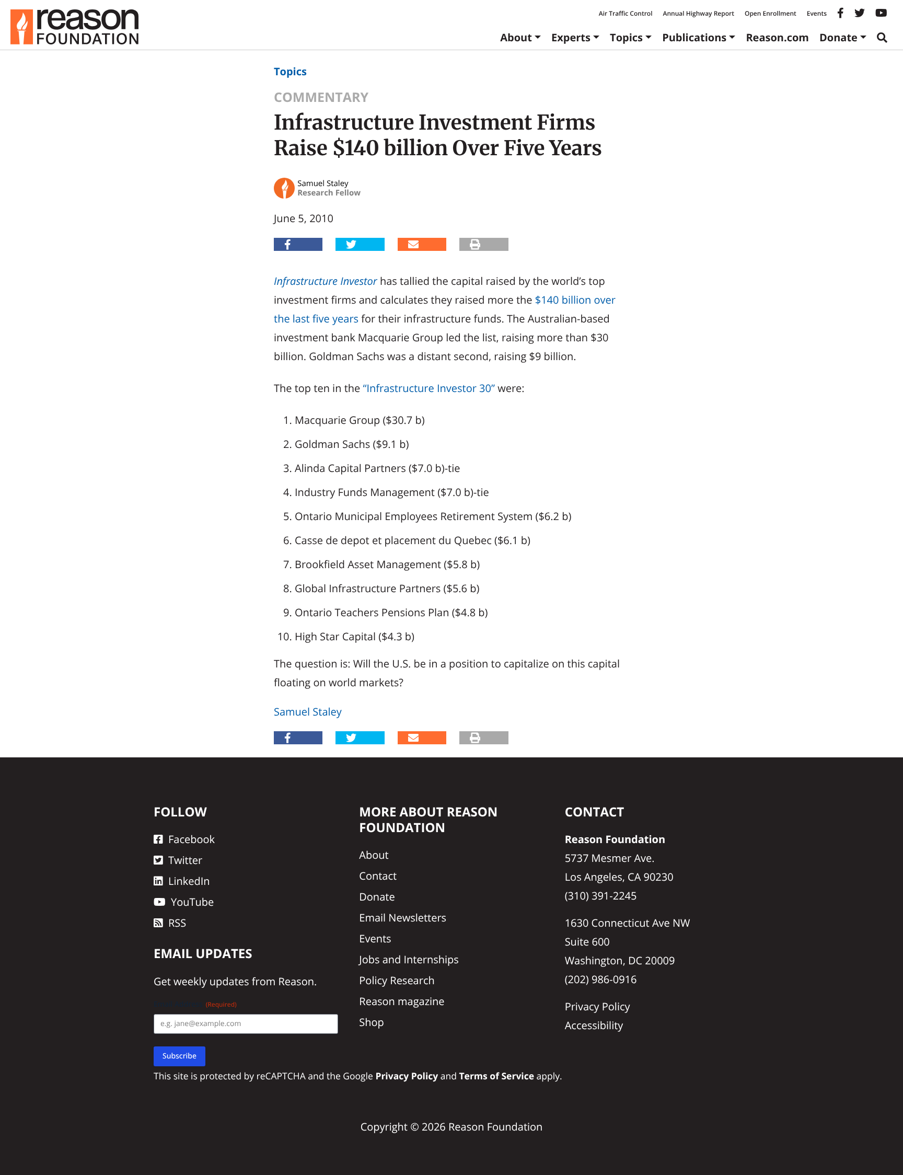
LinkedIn (189, 881)
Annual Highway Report (698, 13)
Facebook (191, 839)
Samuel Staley (308, 712)
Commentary (321, 97)
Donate (838, 37)
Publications (694, 37)
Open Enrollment (770, 13)
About (516, 37)
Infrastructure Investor (325, 281)
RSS (177, 923)
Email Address (195, 1004)
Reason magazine (401, 1001)
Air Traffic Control (626, 13)
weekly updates (211, 981)
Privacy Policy (597, 1006)
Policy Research (396, 980)
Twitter (185, 860)
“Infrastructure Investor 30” (429, 388)
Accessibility (594, 1025)
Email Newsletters (402, 918)
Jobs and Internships (408, 959)
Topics (626, 37)
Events (817, 13)
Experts (571, 37)
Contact (378, 876)
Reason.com (777, 37)
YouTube (192, 902)
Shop (371, 1022)
